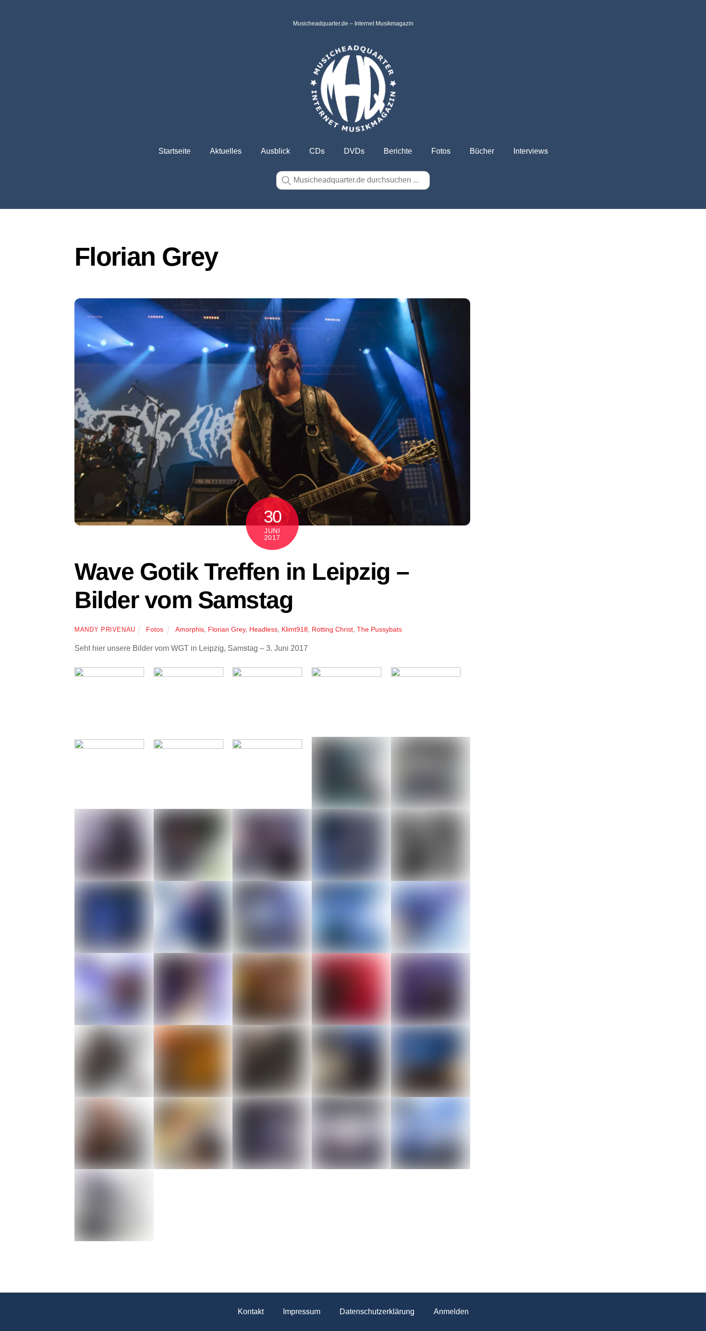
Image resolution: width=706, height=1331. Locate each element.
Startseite (174, 151)
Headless (263, 629)
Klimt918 (294, 629)
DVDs (354, 151)
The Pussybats (379, 629)
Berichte (398, 151)
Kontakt (251, 1311)
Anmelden (451, 1311)
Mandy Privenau (104, 629)
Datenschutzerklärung (377, 1311)
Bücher (482, 151)
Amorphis (189, 629)
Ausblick (275, 151)
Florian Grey (226, 629)
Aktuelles (226, 151)
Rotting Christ (332, 629)
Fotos (440, 151)
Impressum (301, 1311)
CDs (317, 151)
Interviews (530, 151)
